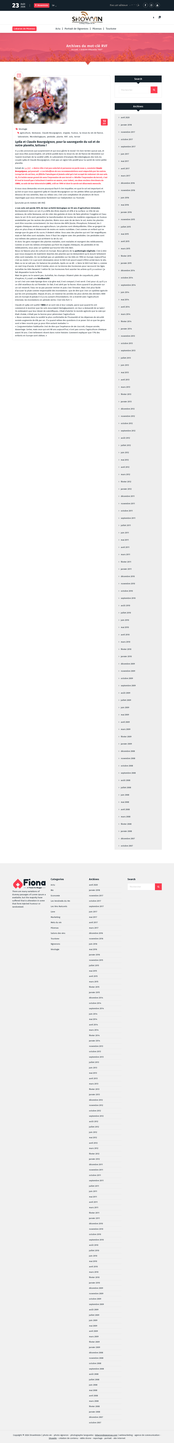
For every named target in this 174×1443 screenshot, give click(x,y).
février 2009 (126, 736)
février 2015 (126, 256)
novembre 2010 (128, 583)
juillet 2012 (126, 445)
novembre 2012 (128, 416)
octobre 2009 (127, 678)
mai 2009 (125, 714)
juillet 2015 (126, 227)
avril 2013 (125, 379)
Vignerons (55, 944)
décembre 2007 (128, 838)
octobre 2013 (127, 343)
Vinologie (23, 129)
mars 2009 (125, 729)
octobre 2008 (127, 766)
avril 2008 (125, 809)
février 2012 (126, 481)
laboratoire (23, 136)
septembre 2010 (128, 598)
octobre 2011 (127, 511)
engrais (66, 133)
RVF (66, 136)
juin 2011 (125, 532)
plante (60, 136)
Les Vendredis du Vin (60, 901)
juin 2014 (125, 292)
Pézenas (97, 28)
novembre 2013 (128, 336)
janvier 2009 (126, 744)
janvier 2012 (126, 489)
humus (74, 133)
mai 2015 (125, 234)
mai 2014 (125, 299)
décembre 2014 (128, 270)
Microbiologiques (38, 136)
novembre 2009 (128, 671)
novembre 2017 (128, 132)
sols (71, 136)
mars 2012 (125, 474)
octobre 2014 (127, 277)
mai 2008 (125, 802)
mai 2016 (125, 205)
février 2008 (126, 824)
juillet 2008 (126, 787)
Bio (52, 890)
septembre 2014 (128, 285)
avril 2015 (125, 241)
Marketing (55, 917)
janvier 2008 (126, 831)
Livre (53, 911)
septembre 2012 (128, 430)
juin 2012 (125, 452)
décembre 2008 (128, 751)
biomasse (36, 133)
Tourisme (111, 28)
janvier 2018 (126, 125)
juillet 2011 (126, 525)
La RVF (27, 168)
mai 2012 (125, 460)
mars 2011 (125, 554)
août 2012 (125, 438)
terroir (77, 136)
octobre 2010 (127, 591)
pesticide (51, 136)
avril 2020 (125, 117)
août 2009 (125, 693)
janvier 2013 (126, 401)
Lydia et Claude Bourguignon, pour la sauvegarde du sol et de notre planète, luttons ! (57, 143)
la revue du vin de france (91, 133)
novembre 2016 (128, 190)
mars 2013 (125, 387)
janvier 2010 (126, 656)
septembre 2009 (128, 685)
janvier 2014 (126, 329)
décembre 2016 (128, 183)
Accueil (74, 49)
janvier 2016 (126, 212)
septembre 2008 (128, 773)
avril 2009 (125, 722)
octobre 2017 (127, 139)
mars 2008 (125, 816)
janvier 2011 (126, 569)
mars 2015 (125, 248)
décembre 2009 (128, 664)
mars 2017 (125, 176)
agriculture (25, 133)
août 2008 (125, 780)
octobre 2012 (127, 423)
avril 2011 (125, 547)
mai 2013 (125, 372)
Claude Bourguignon (52, 133)
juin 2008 (125, 795)
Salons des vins (58, 933)
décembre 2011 (128, 496)
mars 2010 (125, 642)
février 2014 (126, 321)
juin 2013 (125, 365)
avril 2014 (125, 307)
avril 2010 (125, 634)
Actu (57, 28)
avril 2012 (125, 467)
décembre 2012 (128, 409)
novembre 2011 (128, 503)
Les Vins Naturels (59, 906)
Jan (104, 122)
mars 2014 (125, 314)
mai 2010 (125, 627)
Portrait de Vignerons (76, 28)
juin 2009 (125, 707)
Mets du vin (56, 922)
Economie (55, 895)
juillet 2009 (126, 700)
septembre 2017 (128, 146)
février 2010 (126, 649)
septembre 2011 (128, 518)
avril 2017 (125, 168)
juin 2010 (125, 620)
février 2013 (126, 394)
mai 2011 (125, 540)
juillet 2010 (126, 613)
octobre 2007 (127, 846)
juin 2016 (125, 197)
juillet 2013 (126, 358)
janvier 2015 (126, 263)
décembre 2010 (128, 576)
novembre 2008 (128, 758)
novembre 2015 (128, 219)
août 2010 (125, 605)
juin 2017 (125, 154)
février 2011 (126, 562)
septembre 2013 (128, 350)
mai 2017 (125, 161)
